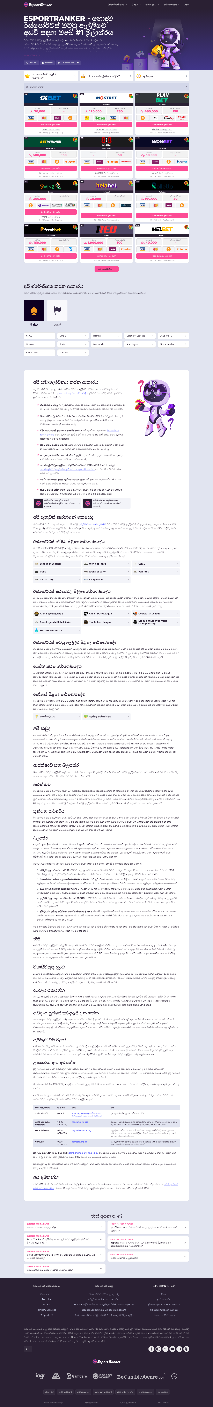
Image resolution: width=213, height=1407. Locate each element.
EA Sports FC (46, 1315)
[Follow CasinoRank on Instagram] (158, 1349)
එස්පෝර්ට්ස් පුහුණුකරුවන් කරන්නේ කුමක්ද (104, 1309)
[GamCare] (77, 1376)
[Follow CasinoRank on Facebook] (151, 1349)
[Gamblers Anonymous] (56, 1376)
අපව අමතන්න (163, 1299)
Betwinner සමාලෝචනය (50, 173)
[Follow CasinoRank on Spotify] (179, 1349)
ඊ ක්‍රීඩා (135, 4)
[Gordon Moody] (102, 1376)
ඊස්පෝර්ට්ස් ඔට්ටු (116, 4)
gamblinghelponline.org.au (83, 1152)
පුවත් (186, 4)
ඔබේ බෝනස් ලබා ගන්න (50, 124)
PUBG (46, 1304)
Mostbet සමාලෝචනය (106, 129)
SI (27, 1349)
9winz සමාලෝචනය (51, 216)
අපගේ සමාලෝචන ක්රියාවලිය (72, 393)
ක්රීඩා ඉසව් (151, 4)
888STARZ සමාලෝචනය (106, 173)
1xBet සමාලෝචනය (51, 129)
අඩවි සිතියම (163, 1402)
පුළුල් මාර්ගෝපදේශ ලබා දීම (92, 524)
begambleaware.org (81, 1130)
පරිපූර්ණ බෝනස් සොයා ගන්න (103, 1299)
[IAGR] (41, 1376)
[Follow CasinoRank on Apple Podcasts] (186, 1349)
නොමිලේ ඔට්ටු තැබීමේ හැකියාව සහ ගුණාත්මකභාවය (67, 469)
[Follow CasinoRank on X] (165, 1349)
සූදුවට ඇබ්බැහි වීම (128, 1402)
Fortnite (46, 1299)
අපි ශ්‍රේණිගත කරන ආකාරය (164, 1309)
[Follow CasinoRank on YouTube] (172, 1349)
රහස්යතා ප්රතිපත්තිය (164, 1315)
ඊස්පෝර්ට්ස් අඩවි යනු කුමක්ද (104, 1294)
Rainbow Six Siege (46, 1309)
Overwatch (46, 1294)
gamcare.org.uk (79, 1141)
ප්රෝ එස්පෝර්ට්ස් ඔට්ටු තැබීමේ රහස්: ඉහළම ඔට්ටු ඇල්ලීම (104, 1315)
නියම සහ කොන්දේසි (53, 1402)
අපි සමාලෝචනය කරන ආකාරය (164, 1304)
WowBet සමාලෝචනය (162, 173)
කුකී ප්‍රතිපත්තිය (91, 1402)
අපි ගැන (164, 1294)
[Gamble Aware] (141, 1376)
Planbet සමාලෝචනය (162, 129)
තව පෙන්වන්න (105, 269)
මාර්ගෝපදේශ (170, 4)
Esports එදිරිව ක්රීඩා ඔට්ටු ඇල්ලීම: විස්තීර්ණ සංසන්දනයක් (104, 1304)
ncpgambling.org (80, 1122)
